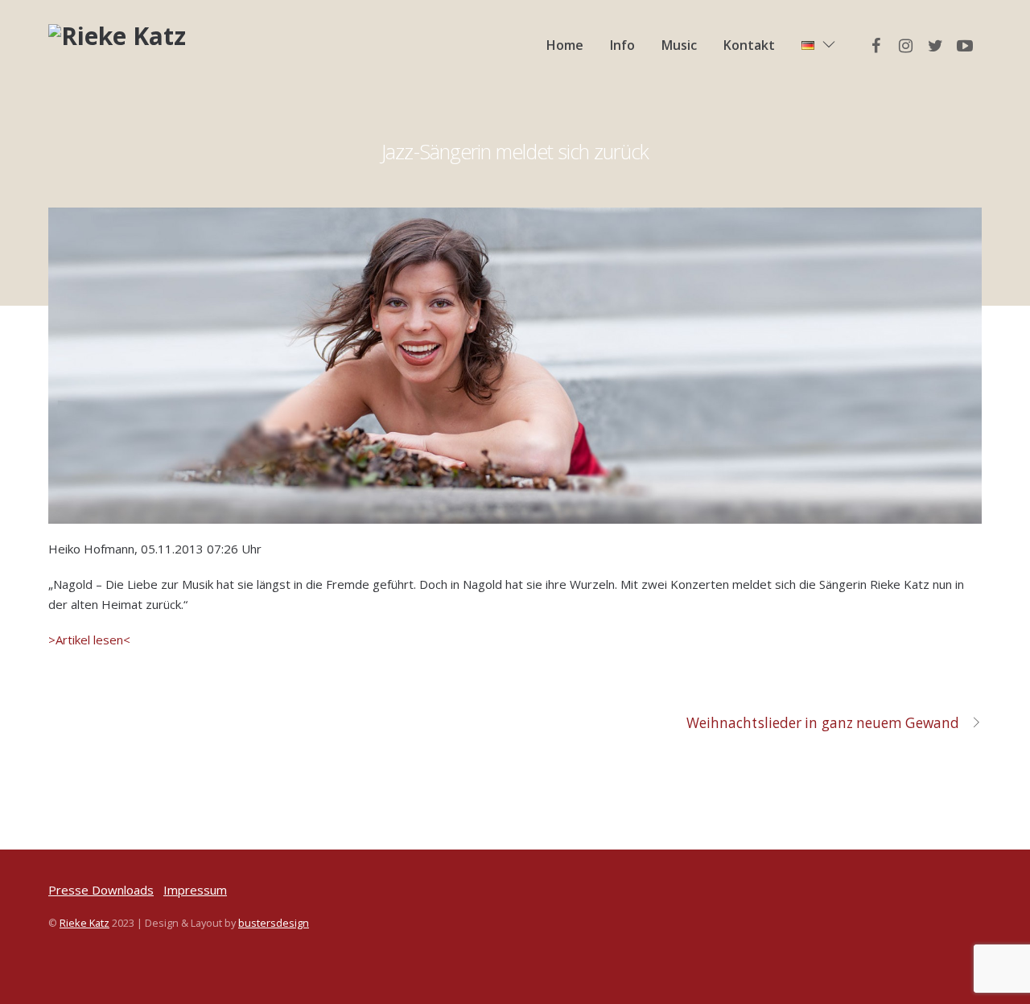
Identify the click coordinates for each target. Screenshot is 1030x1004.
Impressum (195, 890)
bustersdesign (273, 923)
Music (679, 45)
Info (622, 45)
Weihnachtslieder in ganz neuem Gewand (822, 723)
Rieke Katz (84, 923)
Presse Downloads (101, 890)
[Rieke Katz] (117, 35)
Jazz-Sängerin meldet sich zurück (514, 151)
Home (564, 45)
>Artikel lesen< (89, 640)
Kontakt (749, 45)
